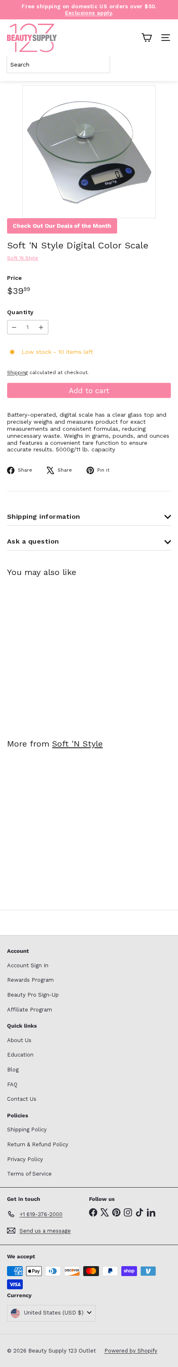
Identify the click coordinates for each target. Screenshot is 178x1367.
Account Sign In (27, 965)
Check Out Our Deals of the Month (62, 225)
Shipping (17, 372)
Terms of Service (29, 1174)
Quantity (20, 312)
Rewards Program (30, 980)
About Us (19, 1040)
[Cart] (146, 38)
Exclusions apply (88, 13)
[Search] (163, 64)
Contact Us (21, 1099)
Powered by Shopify (130, 1351)
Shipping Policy (27, 1129)
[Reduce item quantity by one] (14, 327)
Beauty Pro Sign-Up (33, 995)
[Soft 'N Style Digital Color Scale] (58, 652)
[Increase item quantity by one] (41, 327)
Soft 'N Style (77, 744)
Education (20, 1055)
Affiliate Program (29, 1010)
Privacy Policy (25, 1159)
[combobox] (58, 64)
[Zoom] (143, 206)
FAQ (12, 1084)
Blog (13, 1069)
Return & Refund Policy (37, 1144)
